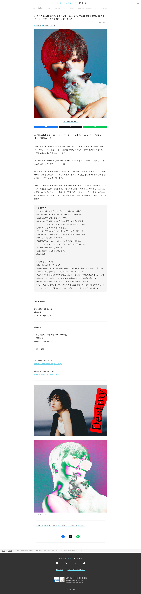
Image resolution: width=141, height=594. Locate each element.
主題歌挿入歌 (73, 525)
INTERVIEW (105, 8)
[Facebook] (46, 127)
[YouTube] (57, 563)
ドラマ (53, 26)
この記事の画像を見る (70, 121)
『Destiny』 (63, 525)
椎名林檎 (38, 26)
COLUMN (81, 8)
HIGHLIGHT (71, 8)
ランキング (48, 8)
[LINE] (95, 127)
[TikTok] (84, 563)
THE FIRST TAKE (60, 8)
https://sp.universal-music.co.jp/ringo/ (49, 374)
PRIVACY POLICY (76, 569)
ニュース (82, 525)
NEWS (97, 8)
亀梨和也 (46, 26)
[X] (70, 127)
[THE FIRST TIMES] (70, 3)
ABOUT (59, 569)
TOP (33, 8)
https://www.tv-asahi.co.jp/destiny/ (48, 364)
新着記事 (40, 8)
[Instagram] (66, 563)
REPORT (89, 8)
